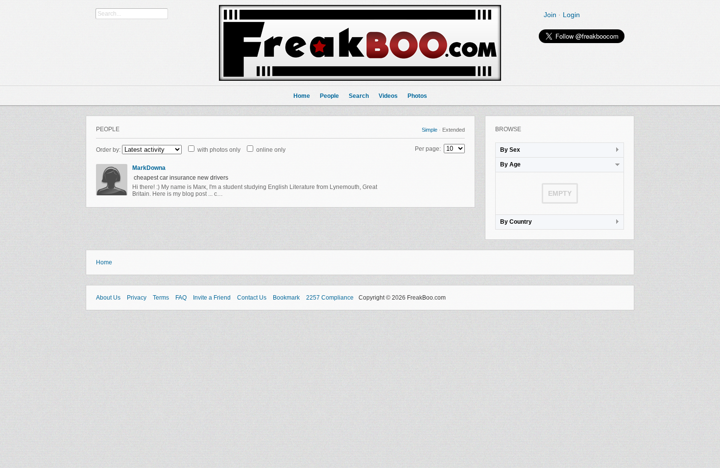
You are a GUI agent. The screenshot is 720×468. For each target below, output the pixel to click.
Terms (161, 297)
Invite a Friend (212, 297)
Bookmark (286, 297)
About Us (108, 297)
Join (550, 15)
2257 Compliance (330, 297)
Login (571, 15)
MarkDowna (149, 167)
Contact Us (251, 297)
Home (104, 262)
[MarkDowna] (111, 193)
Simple (429, 130)
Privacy (136, 297)
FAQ (181, 297)
